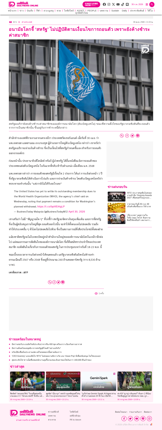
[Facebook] (54, 282)
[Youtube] (136, 418)
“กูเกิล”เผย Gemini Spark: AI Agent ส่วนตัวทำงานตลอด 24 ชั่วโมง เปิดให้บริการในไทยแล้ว (99, 395)
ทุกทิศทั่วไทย (81, 13)
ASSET (80, 11)
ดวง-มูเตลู (49, 11)
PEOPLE (92, 11)
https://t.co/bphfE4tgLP (51, 206)
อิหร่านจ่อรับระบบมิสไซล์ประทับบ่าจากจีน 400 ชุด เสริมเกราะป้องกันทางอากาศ (47, 344)
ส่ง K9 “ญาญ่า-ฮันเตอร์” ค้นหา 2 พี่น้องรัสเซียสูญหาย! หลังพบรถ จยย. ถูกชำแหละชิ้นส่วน (134, 395)
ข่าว (22, 11)
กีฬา (38, 11)
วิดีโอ (150, 11)
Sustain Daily (119, 11)
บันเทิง (30, 11)
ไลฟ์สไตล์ (69, 11)
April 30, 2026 (76, 211)
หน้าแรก (12, 11)
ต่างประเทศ (27, 22)
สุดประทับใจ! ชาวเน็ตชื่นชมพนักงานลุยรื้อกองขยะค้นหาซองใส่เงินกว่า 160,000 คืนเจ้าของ (51, 360)
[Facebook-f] (124, 418)
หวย (59, 11)
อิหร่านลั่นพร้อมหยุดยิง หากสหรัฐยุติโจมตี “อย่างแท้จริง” (36, 348)
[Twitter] (58, 282)
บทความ (104, 11)
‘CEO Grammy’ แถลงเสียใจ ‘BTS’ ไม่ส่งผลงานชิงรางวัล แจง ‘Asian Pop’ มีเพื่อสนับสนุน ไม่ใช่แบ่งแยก (56, 356)
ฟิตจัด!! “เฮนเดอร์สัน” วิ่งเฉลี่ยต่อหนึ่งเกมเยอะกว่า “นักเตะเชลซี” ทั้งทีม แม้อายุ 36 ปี (26, 395)
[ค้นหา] (151, 4)
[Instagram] (149, 418)
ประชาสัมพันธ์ (137, 11)
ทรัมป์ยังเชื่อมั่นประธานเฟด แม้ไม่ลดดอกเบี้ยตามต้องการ (37, 352)
